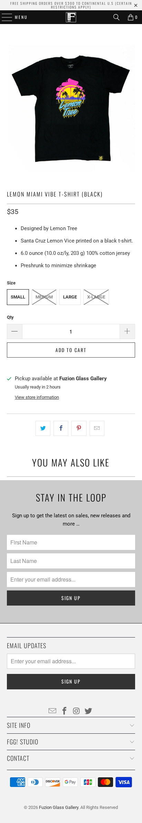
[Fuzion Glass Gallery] (71, 17)
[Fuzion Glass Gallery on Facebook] (65, 711)
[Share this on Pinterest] (78, 428)
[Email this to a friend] (97, 428)
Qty (10, 317)
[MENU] (3, 17)
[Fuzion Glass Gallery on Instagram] (76, 711)
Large (70, 297)
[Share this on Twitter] (43, 428)
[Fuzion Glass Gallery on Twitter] (88, 711)
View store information (37, 397)
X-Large (96, 297)
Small (18, 297)
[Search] (116, 17)
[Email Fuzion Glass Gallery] (53, 711)
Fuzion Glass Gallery (58, 807)
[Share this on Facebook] (60, 428)
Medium (44, 297)
